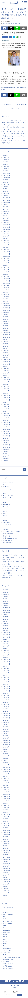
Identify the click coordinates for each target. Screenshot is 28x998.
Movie (5, 509)
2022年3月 (6, 272)
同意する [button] (19, 995)
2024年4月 (6, 216)
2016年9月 (6, 402)
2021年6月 (6, 292)
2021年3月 (6, 299)
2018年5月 (6, 375)
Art (4, 484)
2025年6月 (6, 184)
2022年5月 (6, 267)
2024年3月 (6, 218)
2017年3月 (6, 391)
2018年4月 (6, 377)
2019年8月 (6, 341)
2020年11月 (6, 308)
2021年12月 (6, 278)
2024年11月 (6, 200)
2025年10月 (6, 177)
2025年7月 (6, 182)
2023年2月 (6, 247)
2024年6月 (6, 211)
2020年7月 (6, 317)
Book (4, 493)
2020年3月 (6, 326)
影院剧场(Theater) (8, 533)
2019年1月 (6, 357)
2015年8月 (6, 418)
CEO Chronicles (7, 497)
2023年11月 (6, 227)
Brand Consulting (6, 23)
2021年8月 (6, 287)
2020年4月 (6, 323)
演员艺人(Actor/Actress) (10, 538)
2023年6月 (6, 238)
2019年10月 (6, 337)
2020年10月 (6, 310)
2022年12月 (6, 251)
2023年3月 (6, 245)
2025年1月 (6, 195)
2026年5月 (6, 162)
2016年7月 (6, 406)
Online (5, 515)
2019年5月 (6, 348)
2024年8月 (6, 207)
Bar (4, 491)
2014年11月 (6, 424)
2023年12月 (6, 225)
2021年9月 (6, 285)
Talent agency (7, 524)
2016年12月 (6, 395)
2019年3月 (6, 353)
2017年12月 (6, 379)
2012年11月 (6, 433)
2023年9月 (6, 231)
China (4, 500)
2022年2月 (6, 274)
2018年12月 (6, 359)
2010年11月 (6, 445)
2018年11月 (6, 362)
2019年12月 (6, 332)
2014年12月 (6, 422)
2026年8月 (6, 155)
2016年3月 (6, 413)
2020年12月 (6, 305)
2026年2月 (6, 168)
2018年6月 (6, 373)
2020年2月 (6, 328)
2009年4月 (6, 456)
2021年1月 (6, 303)
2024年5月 (6, 213)
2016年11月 (6, 397)
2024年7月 (6, 209)
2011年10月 (6, 436)
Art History (6, 486)
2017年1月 (6, 393)
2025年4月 (6, 189)
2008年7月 (6, 458)
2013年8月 (6, 431)
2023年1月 (6, 249)
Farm (4, 502)
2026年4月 (6, 164)
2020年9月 (6, 312)
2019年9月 (6, 339)
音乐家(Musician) (8, 540)
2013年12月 (6, 429)
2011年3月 (6, 442)
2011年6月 (6, 438)
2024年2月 (6, 220)
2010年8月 (6, 451)
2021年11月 (6, 281)
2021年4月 (6, 296)
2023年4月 (6, 242)
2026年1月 (6, 171)
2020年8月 (6, 314)
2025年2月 (6, 193)
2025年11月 (6, 175)
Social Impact (7, 522)
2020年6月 (6, 319)
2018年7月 (6, 371)
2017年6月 (6, 386)
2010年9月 (6, 449)
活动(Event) (6, 536)
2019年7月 (6, 344)
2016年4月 (6, 411)
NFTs (4, 513)
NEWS (12, 23)
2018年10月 (6, 364)
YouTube (5, 529)
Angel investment (8, 482)
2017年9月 (6, 382)
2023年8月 (6, 234)
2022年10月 (6, 256)
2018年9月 (6, 366)
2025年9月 (6, 180)
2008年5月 (6, 460)
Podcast (5, 518)
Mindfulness (6, 506)
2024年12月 (6, 198)
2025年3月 (6, 191)
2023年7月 (6, 236)
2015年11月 (6, 415)
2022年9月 (6, 258)
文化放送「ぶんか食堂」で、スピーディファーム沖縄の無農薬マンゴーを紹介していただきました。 (14, 123)
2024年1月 (6, 222)
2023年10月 (6, 229)
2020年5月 (6, 321)
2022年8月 (6, 260)
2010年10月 (6, 447)
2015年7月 (6, 420)
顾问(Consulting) (18, 23)
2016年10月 (6, 400)
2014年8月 (6, 427)
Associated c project (8, 488)
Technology (6, 527)
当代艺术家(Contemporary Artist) (12, 531)
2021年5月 (6, 294)
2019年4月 (6, 350)
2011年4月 (6, 440)
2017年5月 (6, 388)
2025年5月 (6, 186)
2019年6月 (6, 346)
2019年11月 (6, 335)
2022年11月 (6, 254)
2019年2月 (6, 355)
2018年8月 (6, 368)
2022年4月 (6, 269)
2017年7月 (6, 384)
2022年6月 (6, 265)
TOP (3, 3)
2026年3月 (6, 166)
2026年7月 (6, 157)
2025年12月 (6, 173)
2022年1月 (6, 276)
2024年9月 (6, 204)
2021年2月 (6, 301)
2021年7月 (6, 290)
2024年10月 (6, 202)
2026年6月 (6, 159)
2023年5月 (6, 240)
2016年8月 (6, 404)
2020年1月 (6, 330)
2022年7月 (6, 263)
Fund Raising (6, 504)
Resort (5, 520)
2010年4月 (6, 454)
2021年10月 (6, 283)
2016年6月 (6, 409)
